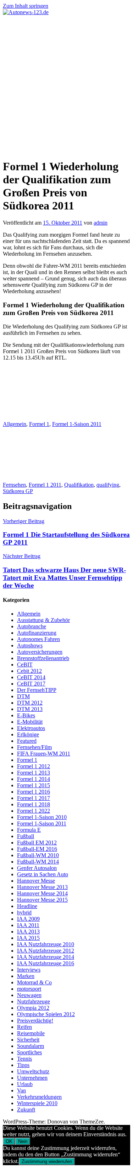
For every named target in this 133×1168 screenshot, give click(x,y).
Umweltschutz (33, 1071)
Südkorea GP (18, 491)
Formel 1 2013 (33, 773)
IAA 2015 (28, 938)
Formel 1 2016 (33, 792)
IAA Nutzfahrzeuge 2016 (45, 963)
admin (100, 223)
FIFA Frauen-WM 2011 (43, 754)
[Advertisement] (66, 85)
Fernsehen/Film (34, 747)
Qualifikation (79, 485)
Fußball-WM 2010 (38, 855)
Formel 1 (39, 424)
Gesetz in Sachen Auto (42, 874)
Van (21, 1090)
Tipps (23, 1065)
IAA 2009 (28, 919)
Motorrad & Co (34, 982)
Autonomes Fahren (38, 639)
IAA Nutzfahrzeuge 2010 (45, 944)
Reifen (24, 1027)
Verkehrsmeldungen (39, 1097)
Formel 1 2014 (33, 779)
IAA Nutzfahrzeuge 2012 (45, 951)
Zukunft (26, 1110)
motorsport (29, 989)
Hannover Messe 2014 (42, 893)
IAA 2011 (28, 925)
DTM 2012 (30, 703)
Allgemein (14, 424)
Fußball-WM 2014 (38, 862)
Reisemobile (31, 1033)
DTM (23, 696)
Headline (27, 906)
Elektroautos (31, 728)
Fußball (25, 836)
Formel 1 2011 (45, 485)
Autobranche (31, 626)
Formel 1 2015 (33, 785)
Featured (27, 741)
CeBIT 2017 (31, 684)
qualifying (107, 485)
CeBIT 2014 (31, 677)
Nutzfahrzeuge (33, 1001)
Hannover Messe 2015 (42, 900)
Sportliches (29, 1052)
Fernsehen (14, 485)
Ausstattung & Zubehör (43, 620)
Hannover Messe (36, 881)
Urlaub (25, 1084)
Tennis (24, 1059)
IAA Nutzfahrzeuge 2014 (45, 957)
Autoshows (30, 645)
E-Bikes (26, 715)
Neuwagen (29, 995)
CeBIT (25, 665)
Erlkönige (28, 734)
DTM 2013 (30, 709)
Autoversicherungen (39, 652)
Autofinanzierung (36, 633)
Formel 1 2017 (33, 798)
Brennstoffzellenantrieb (43, 658)
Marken (25, 976)
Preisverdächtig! (35, 1021)
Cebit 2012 (29, 671)
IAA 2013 (28, 932)
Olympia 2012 (33, 1008)
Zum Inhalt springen (25, 6)
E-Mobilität (30, 722)
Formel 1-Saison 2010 (42, 817)
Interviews (28, 970)
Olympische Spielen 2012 (46, 1014)
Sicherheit (28, 1040)
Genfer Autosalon (37, 868)
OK (9, 1141)
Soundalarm (30, 1046)
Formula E (29, 830)
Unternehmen (32, 1078)
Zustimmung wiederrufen (47, 1161)
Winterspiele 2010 (37, 1103)
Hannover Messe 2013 (42, 887)
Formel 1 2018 (33, 804)
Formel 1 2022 (33, 811)
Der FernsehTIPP (36, 690)
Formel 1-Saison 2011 (76, 424)
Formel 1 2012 (33, 766)
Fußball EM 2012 (37, 843)
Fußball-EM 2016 (37, 849)
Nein (22, 1141)
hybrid (24, 912)
